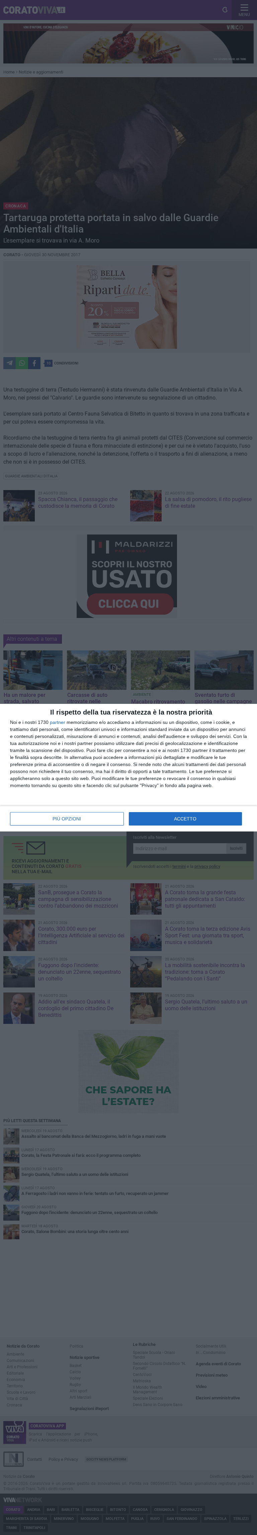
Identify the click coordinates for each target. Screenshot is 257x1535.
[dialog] (128, 767)
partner (57, 722)
